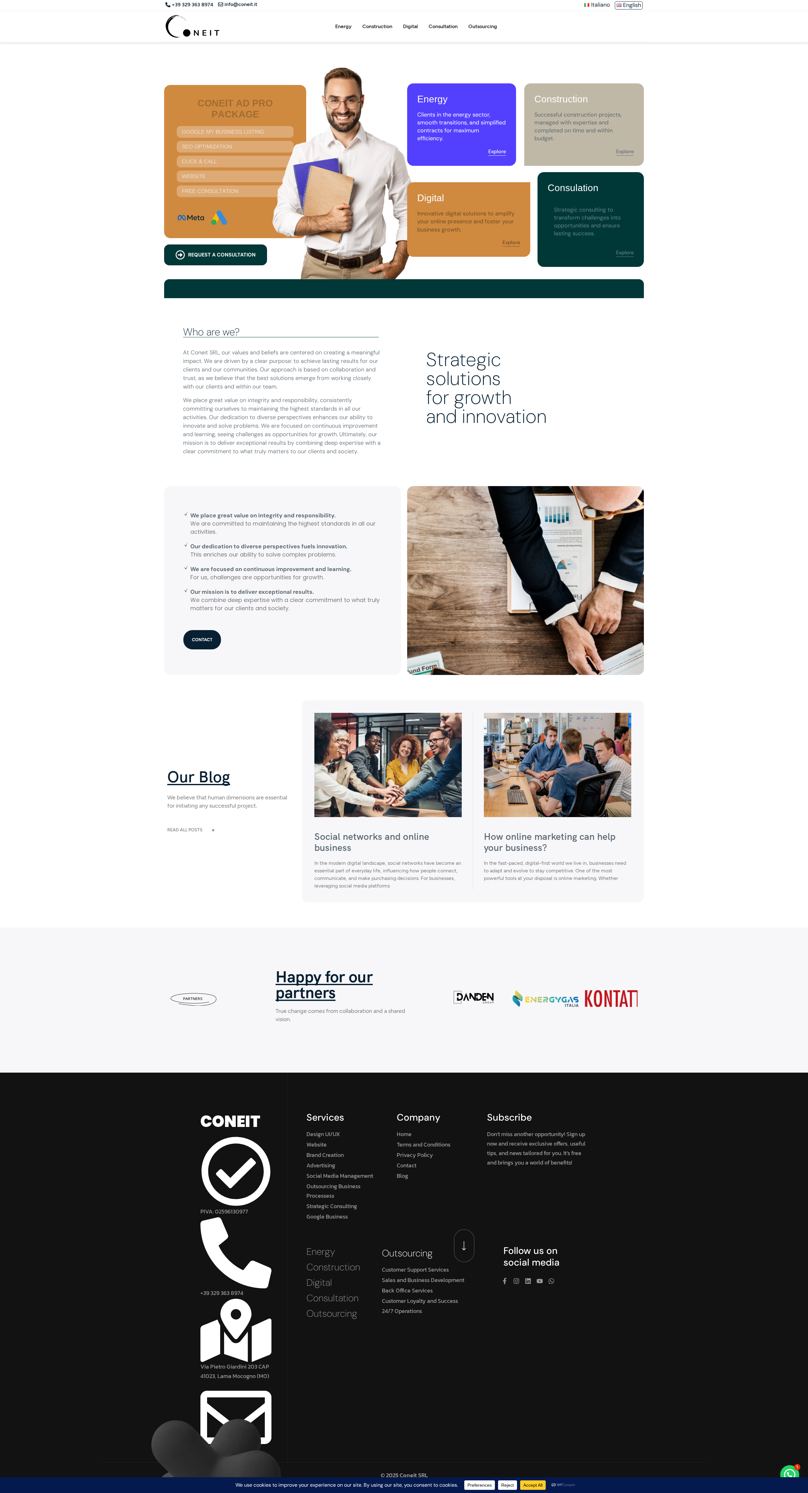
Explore (497, 152)
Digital (410, 26)
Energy (343, 26)
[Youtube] (539, 1281)
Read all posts (185, 830)
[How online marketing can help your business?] (557, 764)
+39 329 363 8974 (192, 5)
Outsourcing (482, 26)
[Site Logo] (192, 26)
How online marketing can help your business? (549, 842)
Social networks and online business (371, 842)
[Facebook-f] (504, 1281)
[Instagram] (516, 1281)
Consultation (443, 26)
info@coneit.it (240, 4)
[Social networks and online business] (388, 764)
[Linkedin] (528, 1281)
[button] (789, 1474)
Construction (377, 26)
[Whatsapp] (551, 1281)
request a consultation (222, 254)
